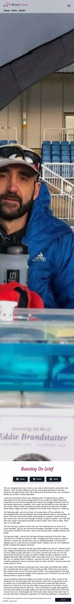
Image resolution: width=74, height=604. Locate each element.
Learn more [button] (13, 601)
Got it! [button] (63, 600)
